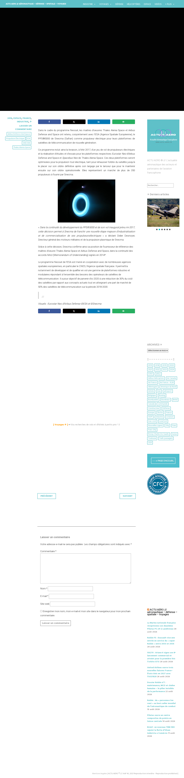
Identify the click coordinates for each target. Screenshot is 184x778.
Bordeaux (165, 399)
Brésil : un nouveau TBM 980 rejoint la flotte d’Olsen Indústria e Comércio (161, 730)
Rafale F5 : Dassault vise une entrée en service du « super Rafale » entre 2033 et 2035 (161, 640)
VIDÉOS (158, 4)
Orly (167, 425)
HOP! (150, 417)
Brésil (175, 399)
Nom (43, 588)
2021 (150, 369)
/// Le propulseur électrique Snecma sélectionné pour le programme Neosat (91, 66)
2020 (172, 365)
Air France (152, 382)
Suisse (174, 434)
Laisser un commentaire (23, 127)
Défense (119, 4)
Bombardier (153, 399)
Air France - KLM (167, 382)
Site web (44, 603)
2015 (150, 365)
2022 (157, 369)
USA (150, 442)
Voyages (104, 4)
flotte (160, 412)
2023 (165, 369)
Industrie (88, 4)
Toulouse (152, 438)
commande (162, 404)
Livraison (170, 417)
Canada (151, 404)
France (27, 118)
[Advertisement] (87, 347)
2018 (157, 365)
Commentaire (48, 551)
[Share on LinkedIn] (99, 121)
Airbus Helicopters (156, 378)
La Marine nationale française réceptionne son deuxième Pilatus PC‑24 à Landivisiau (161, 626)
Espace (147, 4)
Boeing (162, 395)
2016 (9, 118)
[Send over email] (123, 121)
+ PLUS (168, 4)
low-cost (152, 421)
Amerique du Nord (168, 386)
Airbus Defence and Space (19, 134)
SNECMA (26, 143)
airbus (158, 374)
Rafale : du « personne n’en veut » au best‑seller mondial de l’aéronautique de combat (161, 703)
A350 (150, 374)
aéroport (168, 391)
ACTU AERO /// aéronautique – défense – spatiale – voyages (36, 4)
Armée (151, 391)
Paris (174, 425)
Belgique (152, 395)
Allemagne (152, 386)
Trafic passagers (165, 438)
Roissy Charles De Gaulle (158, 434)
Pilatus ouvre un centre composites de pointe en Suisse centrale (159, 718)
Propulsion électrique (15, 138)
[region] (163, 215)
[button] (163, 213)
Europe (151, 412)
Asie (159, 391)
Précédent (47, 496)
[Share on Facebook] (49, 121)
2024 (172, 369)
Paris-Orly (152, 429)
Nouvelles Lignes (155, 425)
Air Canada (171, 378)
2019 (164, 365)
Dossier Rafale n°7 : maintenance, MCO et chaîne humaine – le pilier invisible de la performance (161, 687)
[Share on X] (74, 121)
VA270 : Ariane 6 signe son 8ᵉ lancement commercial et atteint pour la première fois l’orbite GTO (161, 657)
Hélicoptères (133, 4)
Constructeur (153, 408)
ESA (28, 138)
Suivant (128, 496)
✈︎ (31, 122)
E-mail (44, 596)
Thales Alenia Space (22, 147)
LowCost (163, 421)
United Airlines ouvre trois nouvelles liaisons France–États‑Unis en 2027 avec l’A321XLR (160, 672)
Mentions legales (99, 773)
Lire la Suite (15, 85)
